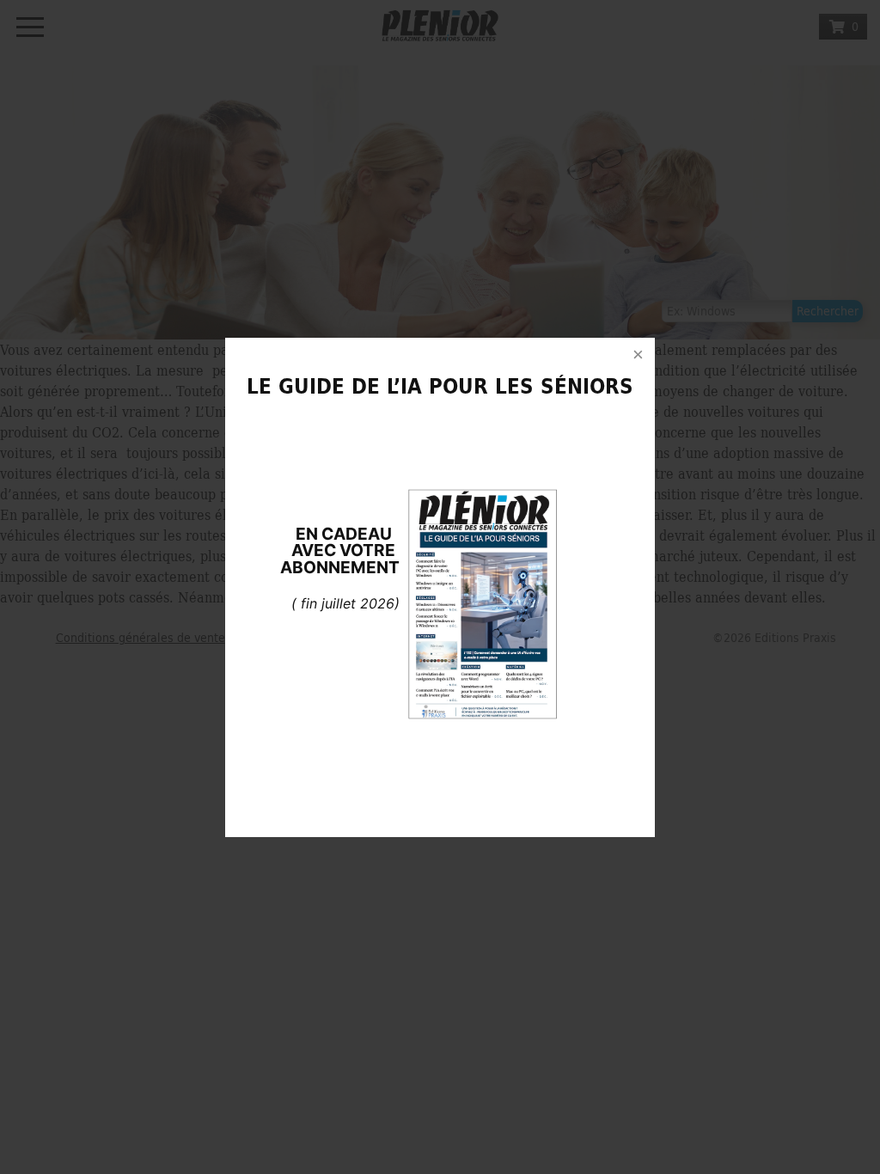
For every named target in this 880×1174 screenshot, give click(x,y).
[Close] (637, 355)
